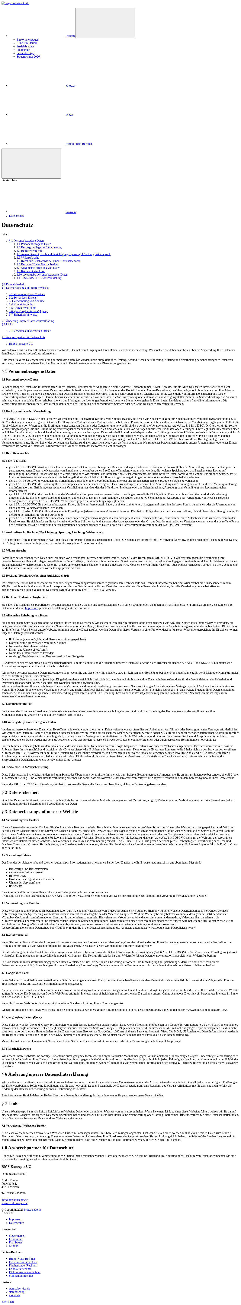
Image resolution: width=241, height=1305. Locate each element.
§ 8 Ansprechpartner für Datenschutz (23, 337)
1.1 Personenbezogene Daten (34, 244)
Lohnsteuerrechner (20, 1268)
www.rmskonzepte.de (14, 1203)
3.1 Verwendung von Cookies (27, 294)
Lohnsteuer (15, 1239)
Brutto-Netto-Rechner (22, 1258)
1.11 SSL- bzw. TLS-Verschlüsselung (39, 278)
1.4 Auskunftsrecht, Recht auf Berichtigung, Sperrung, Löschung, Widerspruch (64, 254)
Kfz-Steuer (15, 1242)
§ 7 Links (7, 324)
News (69, 114)
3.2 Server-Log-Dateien (23, 297)
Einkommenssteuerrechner (24, 1272)
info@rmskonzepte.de (15, 1199)
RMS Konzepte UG (21, 343)
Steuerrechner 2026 (28, 56)
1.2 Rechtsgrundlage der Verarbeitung (39, 247)
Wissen (71, 35)
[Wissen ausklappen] (105, 23)
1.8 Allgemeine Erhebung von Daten (38, 267)
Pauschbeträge (25, 53)
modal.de (14, 1295)
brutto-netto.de (32, 1209)
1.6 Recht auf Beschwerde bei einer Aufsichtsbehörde (48, 261)
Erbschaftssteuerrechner (23, 1262)
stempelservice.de (19, 1288)
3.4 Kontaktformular (21, 304)
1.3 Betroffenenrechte (29, 250)
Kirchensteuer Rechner (22, 1265)
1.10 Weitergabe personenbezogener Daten (42, 274)
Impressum (31, 608)
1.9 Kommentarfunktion (31, 271)
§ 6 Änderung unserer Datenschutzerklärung (28, 321)
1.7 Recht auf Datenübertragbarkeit (37, 264)
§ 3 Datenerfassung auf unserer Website (25, 287)
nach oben (8, 1301)
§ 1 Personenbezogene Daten (26, 240)
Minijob (13, 1245)
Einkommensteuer (27, 39)
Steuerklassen (17, 1235)
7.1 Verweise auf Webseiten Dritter (29, 330)
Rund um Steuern (27, 43)
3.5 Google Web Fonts (22, 307)
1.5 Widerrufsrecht (28, 257)
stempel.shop (16, 1291)
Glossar (70, 85)
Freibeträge (23, 49)
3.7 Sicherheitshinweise (23, 314)
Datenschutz (16, 1222)
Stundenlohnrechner (21, 1275)
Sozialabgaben (25, 46)
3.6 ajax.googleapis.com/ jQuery (28, 311)
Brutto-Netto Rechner (79, 143)
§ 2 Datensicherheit (13, 284)
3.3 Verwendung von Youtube (27, 301)
